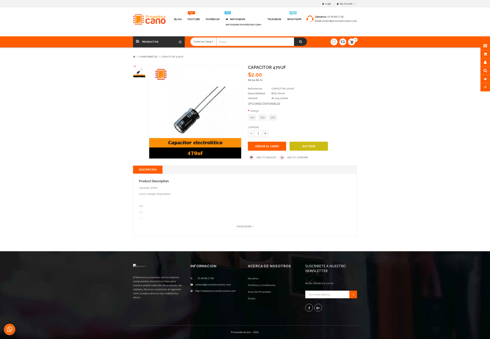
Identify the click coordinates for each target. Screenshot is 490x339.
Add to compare (297, 157)
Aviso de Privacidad (259, 291)
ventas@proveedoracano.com (339, 21)
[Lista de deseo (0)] (334, 41)
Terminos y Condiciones (262, 285)
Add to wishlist (266, 157)
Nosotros (253, 278)
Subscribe (353, 294)
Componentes (148, 56)
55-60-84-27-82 (335, 16)
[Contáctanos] (9, 329)
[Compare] (342, 41)
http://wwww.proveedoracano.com (215, 291)
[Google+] (318, 307)
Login (328, 3)
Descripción (148, 169)
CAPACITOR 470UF (172, 56)
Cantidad (253, 127)
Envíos (252, 298)
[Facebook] (309, 307)
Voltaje (254, 111)
